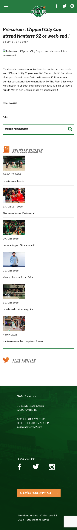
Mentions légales (28, 515)
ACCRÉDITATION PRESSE (36, 493)
